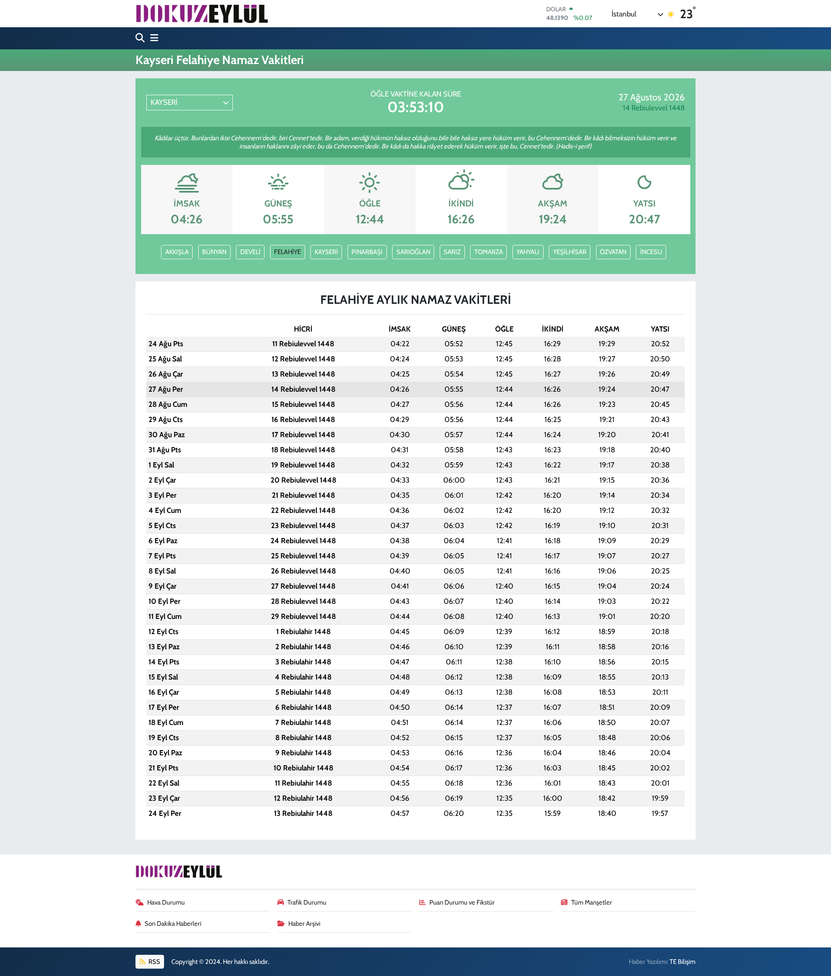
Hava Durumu (166, 902)
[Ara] (140, 38)
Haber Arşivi (304, 924)
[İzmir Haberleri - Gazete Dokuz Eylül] (201, 13)
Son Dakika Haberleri (173, 924)
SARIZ (452, 252)
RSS (153, 962)
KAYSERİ (326, 252)
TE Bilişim (683, 962)
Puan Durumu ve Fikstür (462, 902)
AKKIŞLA (177, 252)
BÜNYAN (214, 252)
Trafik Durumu (306, 902)
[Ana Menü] (152, 38)
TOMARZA (488, 252)
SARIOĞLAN (413, 252)
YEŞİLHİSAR (569, 252)
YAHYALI (527, 252)
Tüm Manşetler (591, 902)
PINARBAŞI (367, 252)
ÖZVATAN (613, 252)
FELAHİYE (287, 252)
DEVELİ (250, 252)
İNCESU (651, 252)
